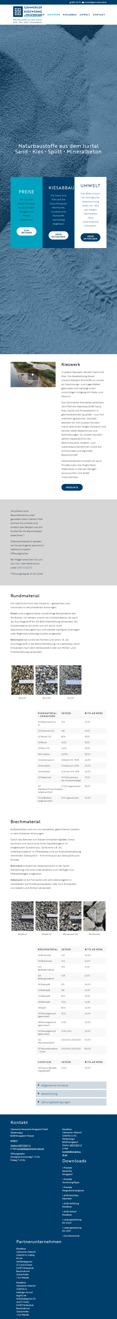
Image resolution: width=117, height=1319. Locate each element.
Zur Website (23, 1277)
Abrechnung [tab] (49, 1093)
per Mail (15, 563)
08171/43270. (25, 567)
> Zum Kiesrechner (71, 1235)
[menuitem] (35, 15)
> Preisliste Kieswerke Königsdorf (67, 1170)
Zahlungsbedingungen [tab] (55, 1102)
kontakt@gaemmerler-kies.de (30, 1148)
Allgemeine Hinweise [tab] (54, 1085)
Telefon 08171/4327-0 (21, 1145)
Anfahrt (14, 1140)
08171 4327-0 (76, 1145)
